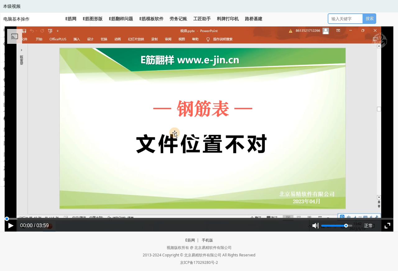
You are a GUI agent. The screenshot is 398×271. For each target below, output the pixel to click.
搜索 (370, 18)
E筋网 (70, 18)
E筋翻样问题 (121, 18)
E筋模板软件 (151, 18)
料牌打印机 (228, 18)
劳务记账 (178, 18)
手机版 (207, 240)
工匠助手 (202, 18)
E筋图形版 (93, 18)
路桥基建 (253, 18)
